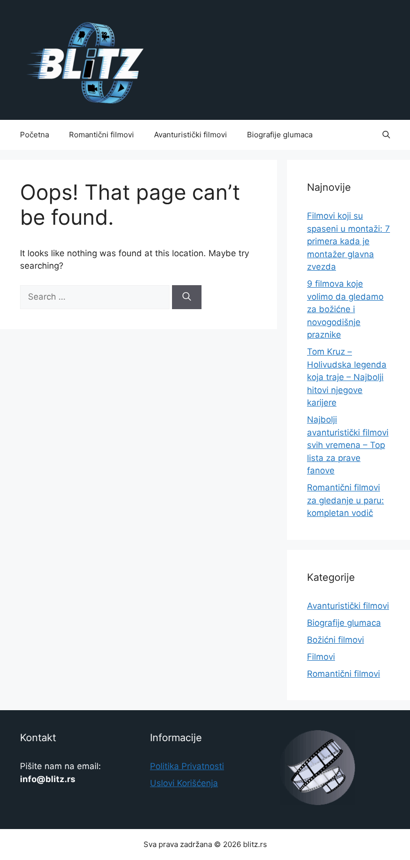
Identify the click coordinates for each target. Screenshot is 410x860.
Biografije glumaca (279, 134)
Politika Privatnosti (187, 766)
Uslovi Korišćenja (184, 783)
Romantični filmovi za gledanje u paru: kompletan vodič (345, 500)
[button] (386, 135)
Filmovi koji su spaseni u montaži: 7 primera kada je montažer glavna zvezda (348, 241)
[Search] (187, 297)
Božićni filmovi (335, 640)
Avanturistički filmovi (190, 134)
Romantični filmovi (101, 134)
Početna (34, 134)
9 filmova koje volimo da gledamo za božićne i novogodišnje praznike (345, 309)
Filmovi (321, 657)
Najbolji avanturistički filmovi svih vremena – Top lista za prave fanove (347, 445)
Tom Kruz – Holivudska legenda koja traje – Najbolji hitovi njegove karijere (346, 377)
